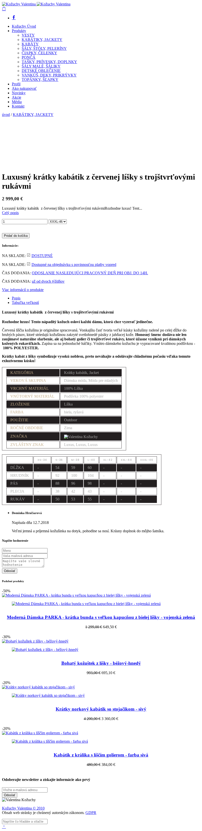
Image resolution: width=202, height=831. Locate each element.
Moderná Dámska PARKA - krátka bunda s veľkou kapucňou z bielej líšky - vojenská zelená (101, 617)
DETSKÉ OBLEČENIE (41, 71)
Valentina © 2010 (31, 808)
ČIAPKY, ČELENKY (39, 53)
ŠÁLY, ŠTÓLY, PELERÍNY (44, 48)
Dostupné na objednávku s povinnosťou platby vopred (74, 264)
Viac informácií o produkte (23, 290)
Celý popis (10, 213)
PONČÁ (28, 57)
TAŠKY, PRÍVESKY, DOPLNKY (49, 62)
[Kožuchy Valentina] (36, 4)
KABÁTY (30, 44)
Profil (16, 84)
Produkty (19, 31)
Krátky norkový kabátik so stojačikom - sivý (101, 709)
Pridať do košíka (16, 236)
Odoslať (9, 571)
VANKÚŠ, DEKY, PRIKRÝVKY (49, 75)
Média (17, 102)
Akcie (16, 97)
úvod (6, 114)
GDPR (90, 813)
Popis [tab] (16, 298)
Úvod (24, 26)
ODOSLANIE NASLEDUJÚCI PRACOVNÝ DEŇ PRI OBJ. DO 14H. (90, 273)
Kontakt (18, 106)
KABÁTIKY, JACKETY (42, 39)
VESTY (28, 35)
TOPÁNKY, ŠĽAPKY (40, 79)
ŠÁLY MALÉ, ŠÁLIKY (41, 66)
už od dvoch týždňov (48, 281)
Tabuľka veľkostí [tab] (25, 302)
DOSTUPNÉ (42, 256)
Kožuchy (9, 808)
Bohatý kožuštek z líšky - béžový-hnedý (101, 663)
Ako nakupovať (24, 88)
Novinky (19, 93)
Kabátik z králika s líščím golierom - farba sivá (101, 754)
